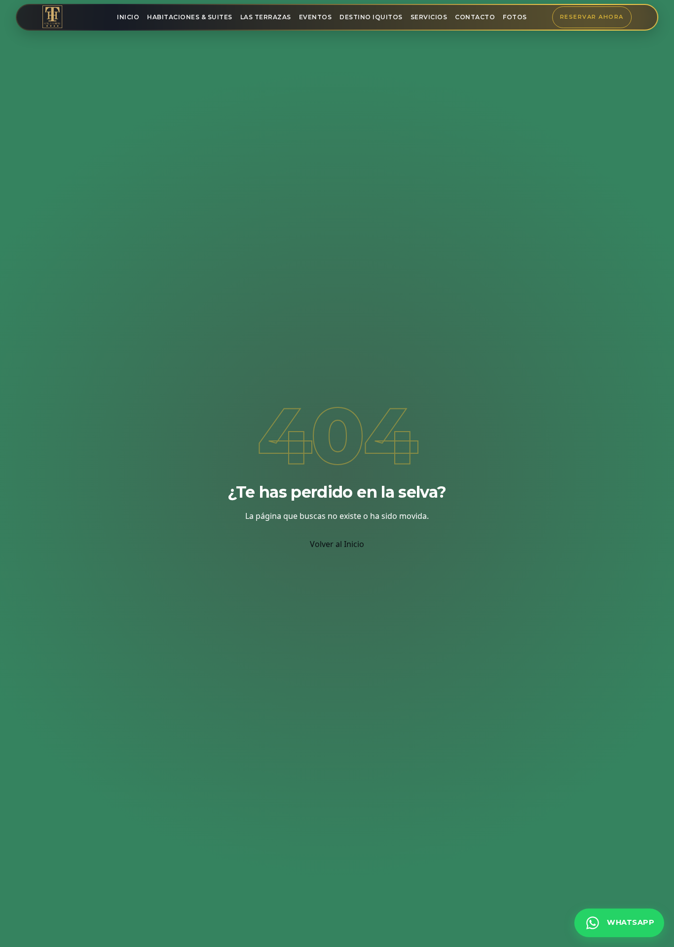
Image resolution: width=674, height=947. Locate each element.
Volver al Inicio (337, 544)
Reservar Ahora (592, 16)
